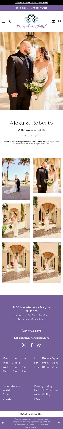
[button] (3, 21)
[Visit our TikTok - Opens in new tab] (39, 345)
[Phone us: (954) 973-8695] (10, 21)
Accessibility (42, 394)
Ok (59, 422)
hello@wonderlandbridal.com (31, 338)
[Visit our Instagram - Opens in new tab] (24, 345)
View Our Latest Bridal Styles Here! (31, 2)
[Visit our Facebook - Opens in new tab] (31, 345)
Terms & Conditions (47, 390)
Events (7, 399)
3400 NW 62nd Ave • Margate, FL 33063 (31, 309)
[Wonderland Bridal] (31, 21)
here (35, 427)
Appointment (11, 386)
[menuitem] (3, 21)
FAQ (37, 399)
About (7, 394)
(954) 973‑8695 (31, 331)
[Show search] (60, 21)
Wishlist (8, 390)
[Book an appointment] (53, 21)
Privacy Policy (43, 386)
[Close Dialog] (3, 423)
